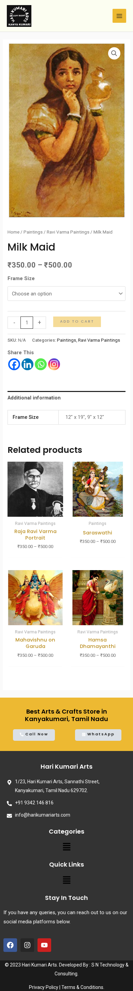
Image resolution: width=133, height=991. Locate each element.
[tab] (66, 398)
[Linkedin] (27, 364)
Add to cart (77, 321)
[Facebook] (14, 364)
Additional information (34, 398)
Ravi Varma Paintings (68, 232)
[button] (66, 849)
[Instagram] (54, 364)
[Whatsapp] (41, 364)
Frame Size (21, 278)
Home (13, 232)
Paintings (33, 232)
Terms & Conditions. (82, 987)
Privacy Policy (43, 987)
